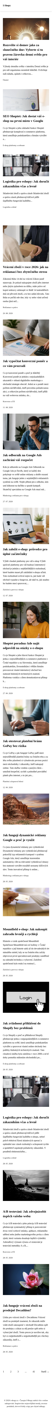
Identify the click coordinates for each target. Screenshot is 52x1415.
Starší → (45, 1371)
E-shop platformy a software (14, 145)
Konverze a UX (9, 402)
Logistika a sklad (9, 207)
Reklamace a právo (10, 307)
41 (34, 1371)
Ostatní (6, 80)
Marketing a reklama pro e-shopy (16, 496)
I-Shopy (7, 5)
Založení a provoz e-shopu (13, 590)
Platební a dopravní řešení (13, 782)
